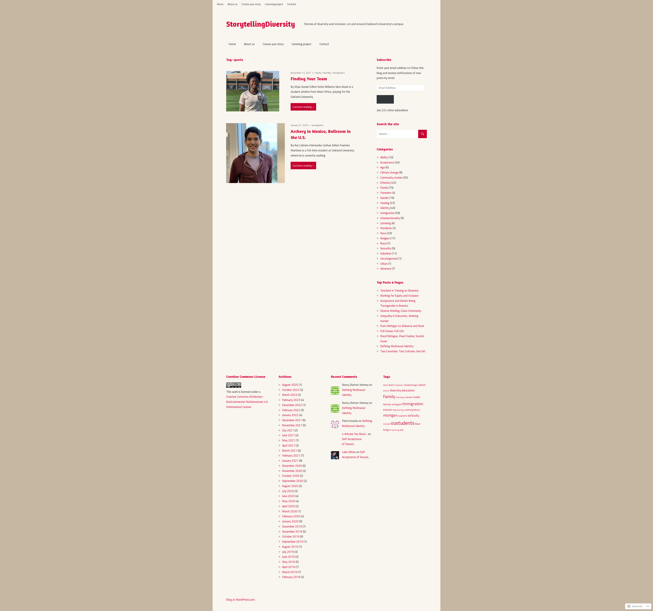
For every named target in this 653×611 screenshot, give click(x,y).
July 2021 (288, 430)
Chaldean (398, 385)
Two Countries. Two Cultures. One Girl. (403, 351)
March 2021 (289, 450)
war (402, 430)
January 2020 (290, 521)
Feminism (385, 193)
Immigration (339, 73)
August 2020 (290, 486)
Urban (383, 263)
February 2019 (291, 577)
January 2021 (290, 460)
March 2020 (289, 511)
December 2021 (292, 420)
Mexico (417, 409)
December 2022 (292, 405)
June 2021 (288, 435)
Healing (384, 203)
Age (382, 167)
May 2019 (288, 562)
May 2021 (288, 440)
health (416, 397)
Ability (384, 157)
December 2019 (292, 526)
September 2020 (292, 481)
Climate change (389, 172)
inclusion (387, 410)
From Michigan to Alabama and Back (402, 326)
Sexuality (385, 248)
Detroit (386, 390)
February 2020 (291, 516)
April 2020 (288, 506)
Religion (385, 238)
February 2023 (291, 400)
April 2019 (288, 567)
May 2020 (288, 501)
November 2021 (292, 425)
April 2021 (288, 445)
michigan (390, 415)
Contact (291, 4)
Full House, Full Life (392, 331)
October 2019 (290, 536)
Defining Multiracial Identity (397, 346)
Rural (383, 243)
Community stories (391, 177)
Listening (385, 223)
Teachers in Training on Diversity (399, 290)
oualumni (402, 415)
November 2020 (292, 471)
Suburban (385, 253)
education (408, 390)
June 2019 (288, 557)
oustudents (402, 423)
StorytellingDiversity (260, 23)
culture (422, 385)
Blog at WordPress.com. (240, 599)
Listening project (274, 4)
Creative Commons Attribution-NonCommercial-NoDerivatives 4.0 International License (247, 401)
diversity (395, 390)
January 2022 (290, 415)
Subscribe (384, 59)
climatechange (410, 385)
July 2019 (288, 552)
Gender (384, 198)
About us (233, 4)
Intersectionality (390, 218)
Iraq (395, 409)
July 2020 (288, 491)
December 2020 (292, 466)
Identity (327, 73)
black (391, 385)
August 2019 (290, 546)
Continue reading (302, 107)
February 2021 (291, 455)
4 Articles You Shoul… (354, 434)
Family (318, 73)
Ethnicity (385, 182)
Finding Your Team (309, 78)
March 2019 (289, 572)
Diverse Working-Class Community (400, 311)
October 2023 (290, 390)
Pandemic (386, 228)
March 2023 (289, 395)
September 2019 (292, 541)
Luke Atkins (349, 452)
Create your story (251, 4)
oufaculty (413, 415)
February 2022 (291, 410)
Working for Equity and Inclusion (399, 295)
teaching (395, 430)
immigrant (397, 404)
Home (220, 4)
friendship (400, 397)
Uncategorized (389, 258)
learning (400, 410)
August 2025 (290, 385)
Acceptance (387, 162)
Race (383, 233)
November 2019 (292, 531)
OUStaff (386, 424)
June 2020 (288, 496)
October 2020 (290, 476)
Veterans (385, 268)
